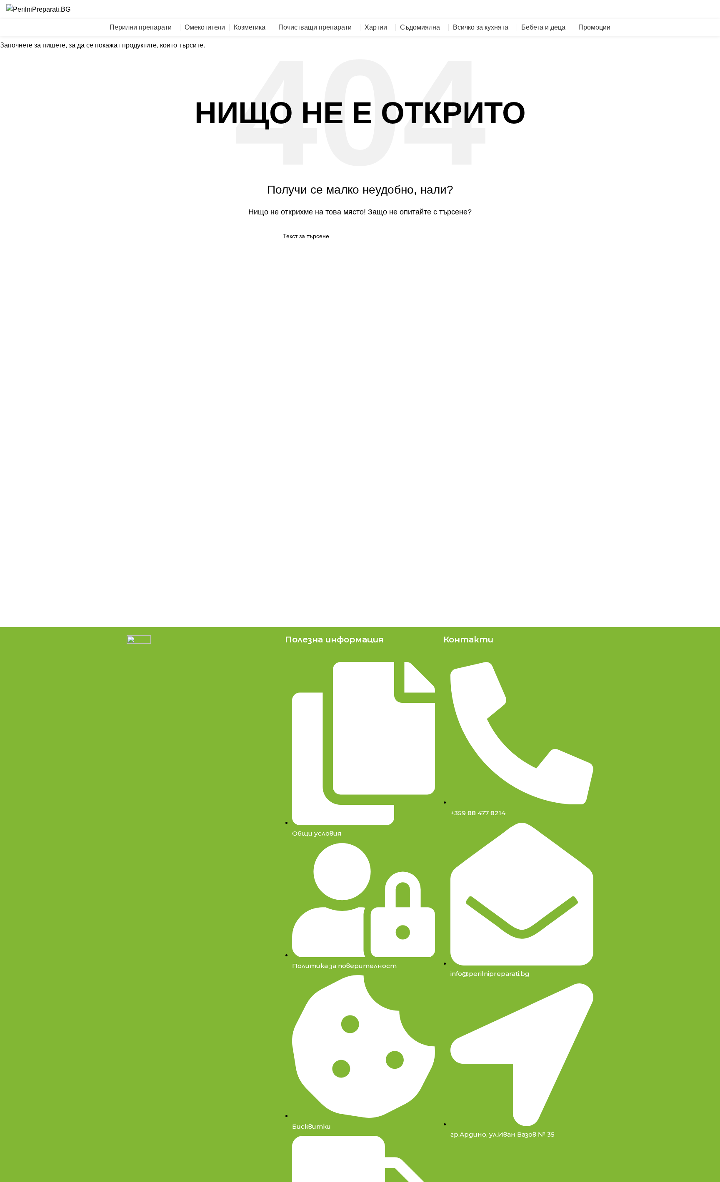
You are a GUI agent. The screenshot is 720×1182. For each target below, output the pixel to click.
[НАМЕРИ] (564, 9)
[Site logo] (38, 8)
